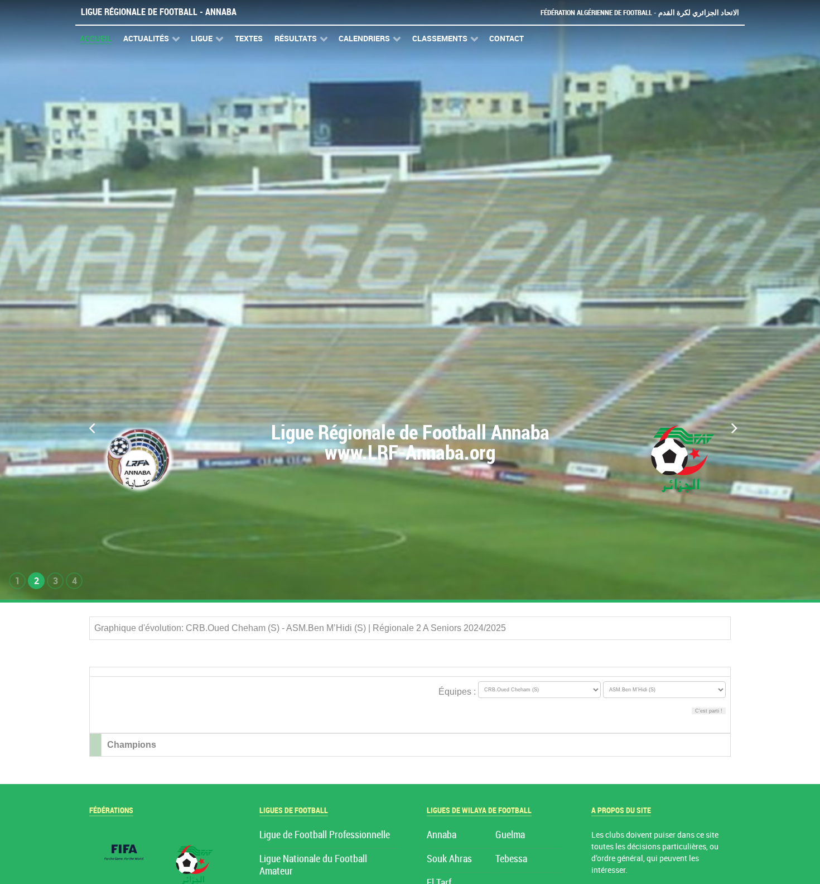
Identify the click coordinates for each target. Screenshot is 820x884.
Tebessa (511, 859)
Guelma (510, 835)
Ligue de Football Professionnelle (324, 835)
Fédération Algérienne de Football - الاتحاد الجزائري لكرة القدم (640, 12)
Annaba (441, 835)
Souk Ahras (449, 859)
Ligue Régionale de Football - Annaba (159, 12)
